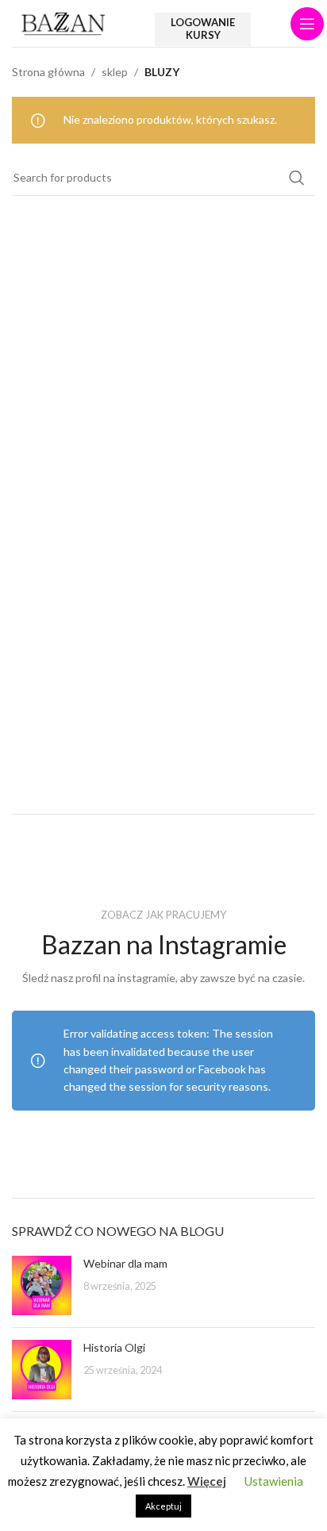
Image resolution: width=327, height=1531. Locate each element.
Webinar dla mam (125, 1263)
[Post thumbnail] (41, 1285)
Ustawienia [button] (273, 1481)
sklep (115, 72)
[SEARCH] (297, 177)
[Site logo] (63, 22)
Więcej (206, 1481)
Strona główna (48, 72)
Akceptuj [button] (163, 1506)
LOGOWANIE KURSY (203, 28)
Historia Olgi (114, 1347)
